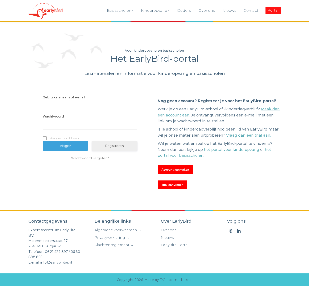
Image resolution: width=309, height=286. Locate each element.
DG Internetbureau (177, 280)
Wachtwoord (53, 116)
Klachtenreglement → (114, 245)
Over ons (168, 230)
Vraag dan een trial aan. (248, 135)
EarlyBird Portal (175, 245)
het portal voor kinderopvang (231, 149)
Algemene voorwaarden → (118, 230)
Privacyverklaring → (112, 238)
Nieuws (167, 238)
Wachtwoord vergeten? (90, 158)
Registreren (114, 146)
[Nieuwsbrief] (230, 231)
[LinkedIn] (239, 231)
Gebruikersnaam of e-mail (64, 97)
